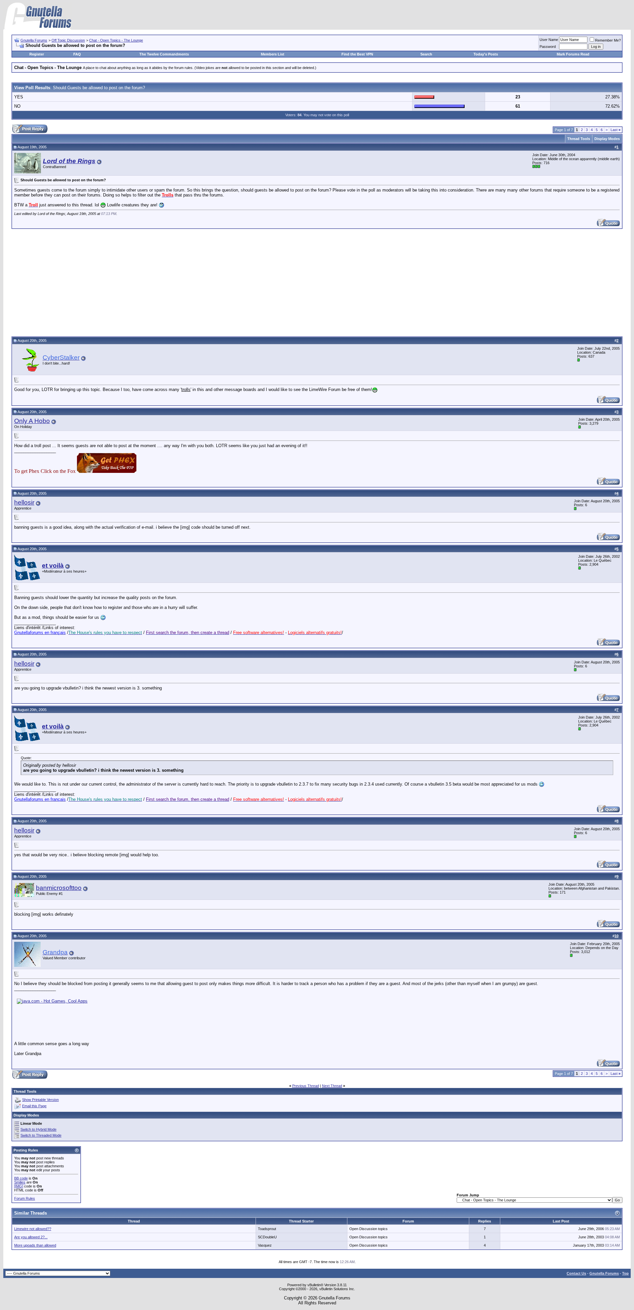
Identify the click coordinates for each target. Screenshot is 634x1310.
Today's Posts (486, 54)
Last (615, 130)
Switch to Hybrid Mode (38, 1129)
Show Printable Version (40, 1100)
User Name (549, 40)
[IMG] (18, 1186)
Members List (272, 54)
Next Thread (332, 1086)
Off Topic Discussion (68, 40)
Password (548, 47)
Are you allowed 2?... (31, 1237)
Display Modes (607, 139)
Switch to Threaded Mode (40, 1135)
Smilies (19, 1182)
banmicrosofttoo (59, 887)
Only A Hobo (32, 420)
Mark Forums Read (573, 54)
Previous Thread (305, 1086)
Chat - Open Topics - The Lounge (116, 40)
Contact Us (576, 1273)
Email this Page (34, 1106)
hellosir (24, 502)
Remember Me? (608, 40)
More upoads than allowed (35, 1245)
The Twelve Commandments (164, 54)
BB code (21, 1178)
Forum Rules (24, 1198)
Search (426, 54)
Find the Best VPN (357, 54)
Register (36, 54)
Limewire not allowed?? (32, 1229)
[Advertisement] (317, 281)
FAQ (77, 54)
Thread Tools (578, 139)
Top (625, 1273)
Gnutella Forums (33, 40)
